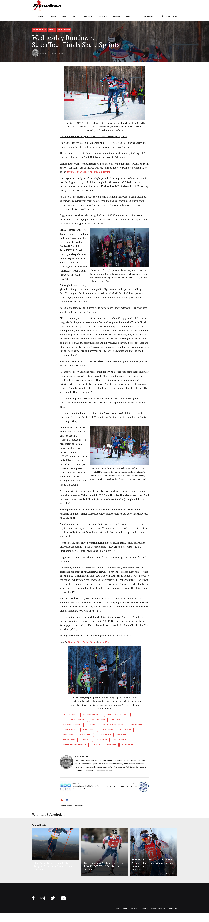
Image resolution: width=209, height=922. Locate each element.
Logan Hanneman (104, 735)
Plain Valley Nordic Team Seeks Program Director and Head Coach (53, 864)
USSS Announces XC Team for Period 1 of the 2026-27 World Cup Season (104, 864)
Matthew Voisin (170, 874)
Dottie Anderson (98, 720)
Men (79, 642)
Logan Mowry (122, 735)
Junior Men (103, 642)
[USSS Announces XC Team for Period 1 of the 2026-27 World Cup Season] (104, 852)
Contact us (173, 908)
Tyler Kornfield (128, 745)
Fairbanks (91, 725)
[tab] (62, 800)
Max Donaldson (69, 740)
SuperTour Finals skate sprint (74, 745)
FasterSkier (74, 874)
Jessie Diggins (68, 735)
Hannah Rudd (88, 730)
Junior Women (90, 642)
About (128, 16)
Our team (134, 908)
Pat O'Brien (86, 740)
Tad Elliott (111, 745)
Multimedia (103, 16)
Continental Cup (40, 30)
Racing (75, 16)
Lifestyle (116, 16)
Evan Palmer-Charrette (72, 725)
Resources (88, 16)
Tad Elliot (96, 745)
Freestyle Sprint (136, 725)
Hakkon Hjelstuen (70, 730)
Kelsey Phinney (85, 735)
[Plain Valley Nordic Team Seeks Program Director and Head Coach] (55, 844)
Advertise (144, 908)
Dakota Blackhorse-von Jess (74, 720)
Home (40, 16)
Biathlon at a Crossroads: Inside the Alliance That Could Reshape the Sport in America (153, 863)
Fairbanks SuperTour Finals (112, 725)
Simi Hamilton (102, 740)
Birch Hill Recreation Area (117, 715)
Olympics (52, 16)
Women (71, 642)
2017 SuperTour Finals (91, 715)
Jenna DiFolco (125, 730)
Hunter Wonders (106, 730)
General (52, 30)
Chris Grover (123, 874)
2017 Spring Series (69, 715)
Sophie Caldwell (119, 740)
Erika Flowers (117, 720)
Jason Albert (44, 53)
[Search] (176, 16)
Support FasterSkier (145, 16)
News (64, 16)
